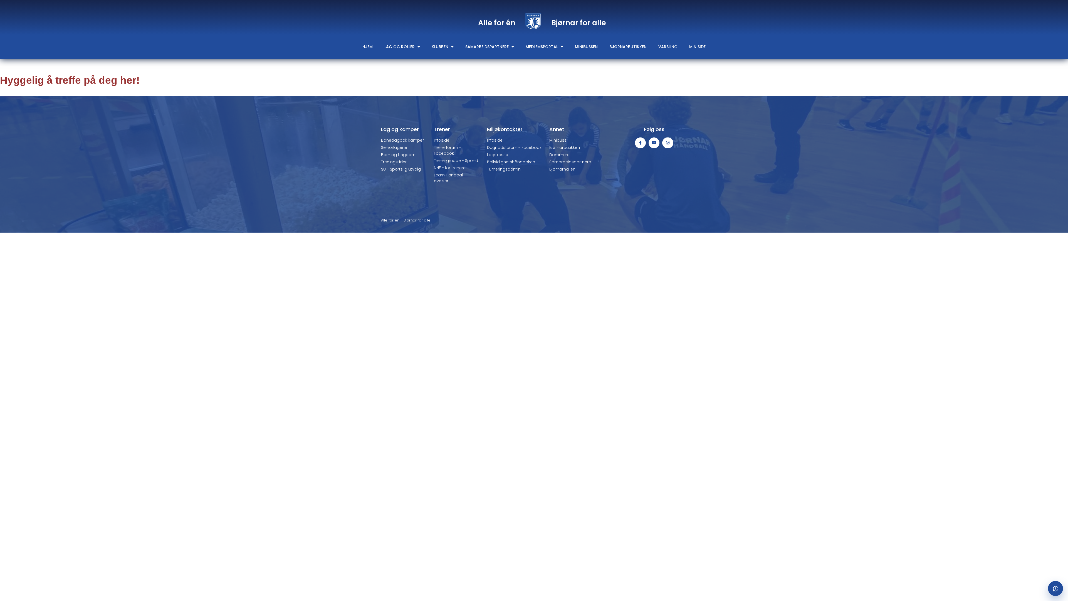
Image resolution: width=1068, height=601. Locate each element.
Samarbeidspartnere (487, 47)
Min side (697, 47)
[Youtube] (654, 142)
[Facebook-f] (640, 142)
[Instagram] (667, 142)
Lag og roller (399, 47)
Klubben (440, 47)
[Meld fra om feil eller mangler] (1055, 588)
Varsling (668, 47)
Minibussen (586, 47)
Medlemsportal (542, 47)
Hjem (367, 47)
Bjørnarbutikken (628, 47)
